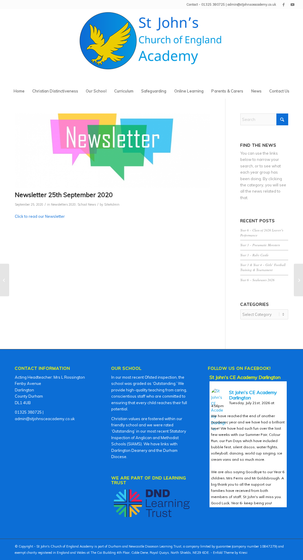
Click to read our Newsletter (40, 216)
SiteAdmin (112, 204)
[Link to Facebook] (283, 4)
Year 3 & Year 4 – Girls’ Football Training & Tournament (263, 267)
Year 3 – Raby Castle (254, 255)
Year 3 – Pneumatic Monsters (260, 245)
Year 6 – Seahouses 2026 (257, 280)
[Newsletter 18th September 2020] (4, 280)
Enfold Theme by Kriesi (230, 553)
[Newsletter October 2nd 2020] (298, 280)
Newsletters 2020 (63, 204)
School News (87, 204)
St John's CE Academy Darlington (245, 377)
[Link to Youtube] (292, 4)
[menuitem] (19, 91)
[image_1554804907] (112, 150)
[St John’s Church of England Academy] (151, 46)
